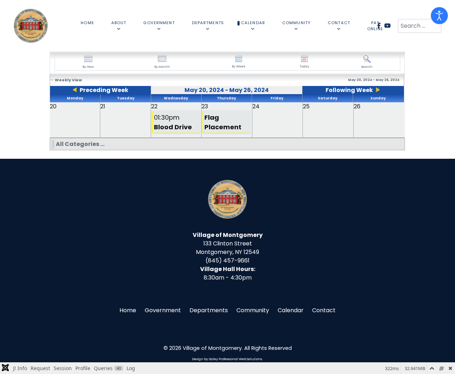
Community (252, 310)
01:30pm (173, 122)
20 (53, 106)
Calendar (291, 310)
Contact (324, 310)
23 (205, 106)
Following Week (349, 90)
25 (306, 106)
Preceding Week (104, 90)
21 (102, 106)
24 (255, 106)
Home (127, 310)
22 (154, 106)
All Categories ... (80, 144)
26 (357, 106)
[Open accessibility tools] (439, 15)
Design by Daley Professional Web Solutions (227, 359)
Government (163, 310)
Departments (208, 310)
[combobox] (419, 26)
